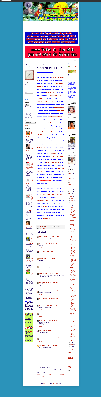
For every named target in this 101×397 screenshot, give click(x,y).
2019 (70, 178)
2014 (70, 187)
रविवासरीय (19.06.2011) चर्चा (73, 256)
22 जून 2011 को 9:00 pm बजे (46, 330)
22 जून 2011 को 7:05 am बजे (51, 243)
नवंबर (71, 196)
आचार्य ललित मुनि (42, 258)
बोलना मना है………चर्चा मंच (73, 314)
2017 (70, 182)
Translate (29, 125)
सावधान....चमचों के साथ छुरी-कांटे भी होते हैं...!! (46, 101)
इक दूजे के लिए (54, 153)
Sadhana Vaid (42, 243)
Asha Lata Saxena (43, 282)
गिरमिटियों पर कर (41, 135)
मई (71, 342)
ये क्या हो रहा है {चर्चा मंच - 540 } (72, 299)
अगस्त (71, 202)
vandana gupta (42, 290)
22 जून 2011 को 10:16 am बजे (52, 273)
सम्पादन (69, 366)
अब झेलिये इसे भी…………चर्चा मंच (73, 280)
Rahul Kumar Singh (43, 236)
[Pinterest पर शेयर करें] (59, 226)
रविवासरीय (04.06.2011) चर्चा (73, 318)
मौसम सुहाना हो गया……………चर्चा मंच (73, 221)
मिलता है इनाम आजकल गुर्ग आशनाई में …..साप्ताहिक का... (73, 216)
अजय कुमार (41, 251)
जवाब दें (40, 239)
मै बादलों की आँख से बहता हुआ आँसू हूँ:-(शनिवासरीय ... (73, 290)
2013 (70, 189)
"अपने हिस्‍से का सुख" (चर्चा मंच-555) (72, 235)
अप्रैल (71, 344)
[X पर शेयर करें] (56, 226)
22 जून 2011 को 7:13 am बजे (49, 251)
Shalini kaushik (42, 305)
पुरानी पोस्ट (62, 374)
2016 (70, 184)
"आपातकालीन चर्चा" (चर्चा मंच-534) (72, 329)
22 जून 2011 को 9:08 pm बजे (53, 338)
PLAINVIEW (45, 383)
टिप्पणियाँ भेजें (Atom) (44, 376)
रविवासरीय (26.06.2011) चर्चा (73, 225)
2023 (70, 171)
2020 (70, 176)
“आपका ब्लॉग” (29, 331)
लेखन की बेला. (42, 141)
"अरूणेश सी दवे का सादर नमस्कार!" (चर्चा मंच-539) (72, 304)
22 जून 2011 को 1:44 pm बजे (52, 305)
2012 (70, 191)
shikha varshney (43, 298)
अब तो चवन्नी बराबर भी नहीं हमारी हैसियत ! (47, 132)
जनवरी (71, 349)
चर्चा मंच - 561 (72, 207)
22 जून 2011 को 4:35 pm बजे (52, 320)
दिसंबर (71, 194)
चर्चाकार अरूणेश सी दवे (42, 228)
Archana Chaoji (42, 345)
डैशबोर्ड (69, 364)
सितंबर (71, 200)
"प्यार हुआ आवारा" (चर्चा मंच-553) (73, 241)
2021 (70, 175)
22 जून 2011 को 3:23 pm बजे (53, 313)
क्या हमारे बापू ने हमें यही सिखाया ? (57, 156)
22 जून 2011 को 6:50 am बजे (53, 236)
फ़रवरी (71, 348)
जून (71, 205)
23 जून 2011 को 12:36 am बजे (52, 345)
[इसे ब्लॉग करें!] (55, 226)
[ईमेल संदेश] (52, 226)
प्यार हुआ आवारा (46, 218)
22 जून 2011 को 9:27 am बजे (50, 266)
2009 (70, 353)
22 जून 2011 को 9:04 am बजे (51, 258)
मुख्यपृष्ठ (50, 374)
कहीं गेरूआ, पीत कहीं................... (53, 162)
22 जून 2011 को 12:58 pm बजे (52, 290)
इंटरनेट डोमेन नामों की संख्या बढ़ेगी (45, 180)
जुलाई (71, 203)
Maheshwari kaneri (43, 313)
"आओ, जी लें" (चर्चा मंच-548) (72, 264)
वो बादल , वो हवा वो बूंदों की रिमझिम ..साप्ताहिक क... (73, 246)
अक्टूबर (71, 198)
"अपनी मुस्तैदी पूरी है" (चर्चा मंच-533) (72, 333)
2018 (70, 180)
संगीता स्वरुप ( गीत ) (43, 273)
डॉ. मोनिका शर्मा (42, 266)
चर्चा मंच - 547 (72, 267)
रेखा (40, 330)
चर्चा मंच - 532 (72, 336)
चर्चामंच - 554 (72, 238)
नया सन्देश (69, 367)
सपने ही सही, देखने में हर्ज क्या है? (55, 117)
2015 (70, 186)
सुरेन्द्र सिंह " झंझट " (43, 320)
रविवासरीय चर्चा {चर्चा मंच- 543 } (73, 285)
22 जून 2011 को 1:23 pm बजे (52, 298)
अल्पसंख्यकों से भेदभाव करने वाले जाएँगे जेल (45, 123)
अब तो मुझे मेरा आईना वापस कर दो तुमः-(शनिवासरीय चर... (72, 324)
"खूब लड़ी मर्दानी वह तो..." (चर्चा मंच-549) (73, 260)
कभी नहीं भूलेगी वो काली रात (51, 92)
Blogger (55, 383)
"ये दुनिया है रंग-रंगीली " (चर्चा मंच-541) (73, 295)
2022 (70, 173)
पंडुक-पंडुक (45, 206)
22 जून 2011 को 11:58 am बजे (53, 282)
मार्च (71, 346)
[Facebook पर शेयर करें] (58, 226)
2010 (70, 352)
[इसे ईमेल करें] (54, 226)
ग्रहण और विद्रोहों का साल (59, 107)
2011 (70, 193)
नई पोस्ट (38, 374)
